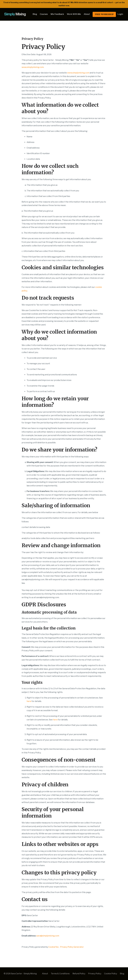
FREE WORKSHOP (104, 14)
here (29, 701)
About (87, 14)
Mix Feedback (57, 14)
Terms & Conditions (60, 973)
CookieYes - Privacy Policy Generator (66, 947)
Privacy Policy (94, 973)
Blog (35, 14)
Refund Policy (78, 973)
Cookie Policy (110, 973)
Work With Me (74, 14)
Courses (44, 14)
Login (120, 14)
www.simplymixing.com (33, 67)
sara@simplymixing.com (47, 936)
